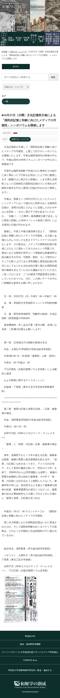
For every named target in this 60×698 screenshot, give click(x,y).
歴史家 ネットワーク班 (34, 38)
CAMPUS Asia (30, 660)
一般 (6, 101)
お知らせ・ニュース (13, 87)
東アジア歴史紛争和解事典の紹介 (56, 39)
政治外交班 (19, 39)
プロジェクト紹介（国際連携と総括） (4, 39)
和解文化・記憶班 (41, 38)
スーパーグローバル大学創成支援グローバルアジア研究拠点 (30, 652)
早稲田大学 (30, 636)
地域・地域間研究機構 (30, 644)
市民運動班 (26, 39)
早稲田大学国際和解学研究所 (49, 39)
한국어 (16, 66)
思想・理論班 (11, 39)
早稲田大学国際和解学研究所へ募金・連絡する (30, 670)
